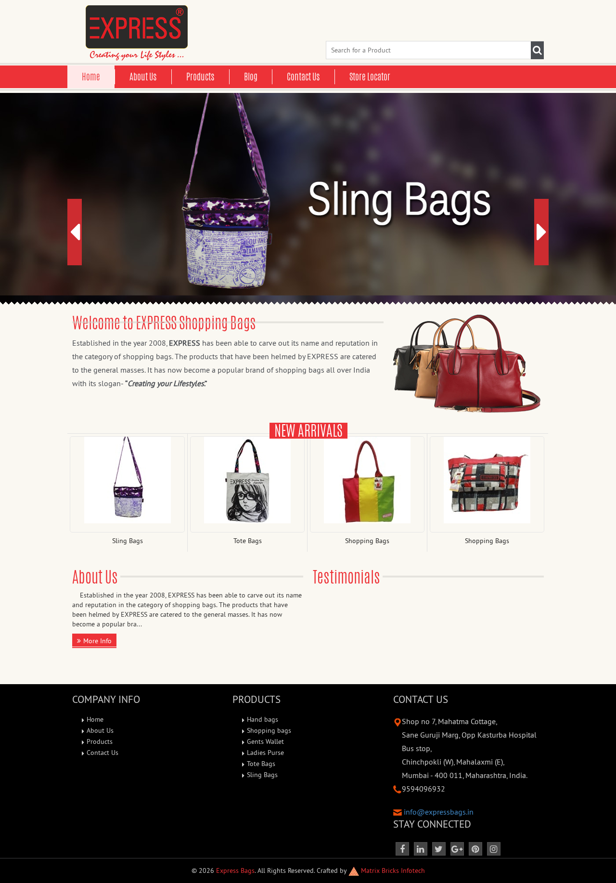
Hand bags (262, 719)
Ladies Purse (265, 752)
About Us (143, 76)
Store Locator (369, 76)
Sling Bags (262, 774)
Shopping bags (269, 730)
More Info (97, 640)
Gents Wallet (265, 741)
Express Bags (235, 870)
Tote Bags (261, 763)
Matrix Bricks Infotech (392, 870)
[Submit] (537, 50)
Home (91, 76)
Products (200, 76)
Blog (250, 76)
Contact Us (303, 76)
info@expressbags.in (439, 812)
